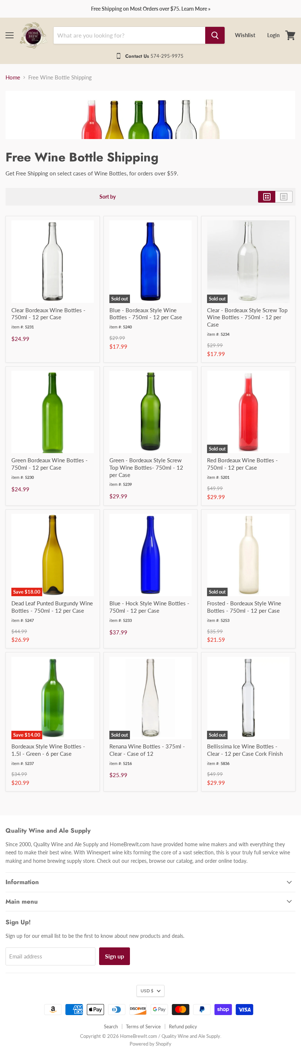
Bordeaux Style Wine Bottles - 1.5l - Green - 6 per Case (48, 750)
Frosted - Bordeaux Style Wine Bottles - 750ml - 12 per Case (244, 607)
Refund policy (183, 1026)
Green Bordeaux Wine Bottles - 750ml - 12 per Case (49, 464)
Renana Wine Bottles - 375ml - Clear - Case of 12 (147, 750)
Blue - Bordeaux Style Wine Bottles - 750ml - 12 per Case (145, 314)
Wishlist (245, 35)
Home (13, 77)
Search (111, 1026)
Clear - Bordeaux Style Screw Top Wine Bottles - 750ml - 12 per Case (247, 317)
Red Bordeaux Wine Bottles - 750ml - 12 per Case (242, 464)
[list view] (284, 197)
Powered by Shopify (150, 1044)
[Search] (215, 35)
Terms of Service (143, 1026)
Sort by (107, 197)
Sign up (114, 956)
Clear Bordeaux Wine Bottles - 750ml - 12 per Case (48, 314)
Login (273, 35)
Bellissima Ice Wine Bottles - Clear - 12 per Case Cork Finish (245, 750)
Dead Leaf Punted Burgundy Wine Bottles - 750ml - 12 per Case (52, 607)
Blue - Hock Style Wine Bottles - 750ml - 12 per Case (149, 607)
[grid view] (266, 197)
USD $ (147, 990)
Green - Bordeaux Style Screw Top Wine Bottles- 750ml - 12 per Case (146, 467)
